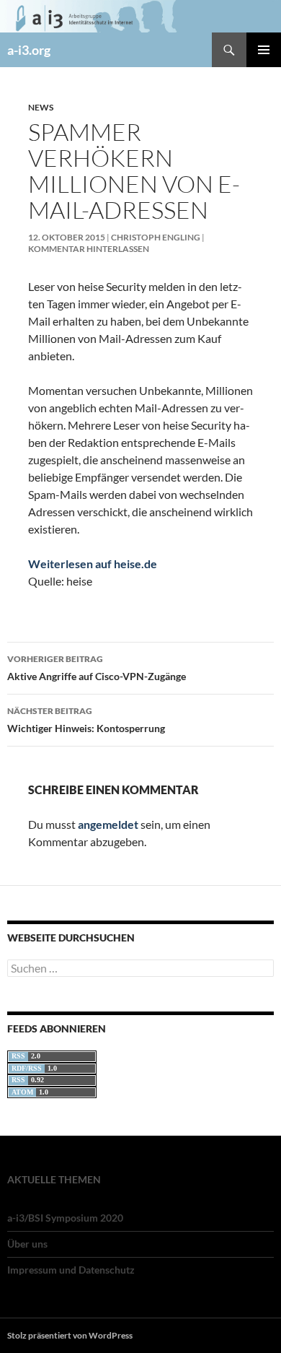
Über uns (27, 1243)
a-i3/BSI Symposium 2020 (65, 1217)
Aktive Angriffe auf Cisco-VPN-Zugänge (96, 667)
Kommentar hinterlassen (88, 248)
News (40, 107)
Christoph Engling (155, 237)
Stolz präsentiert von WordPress (70, 1335)
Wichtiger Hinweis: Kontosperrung (86, 719)
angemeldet (108, 824)
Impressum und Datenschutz (71, 1269)
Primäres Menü (263, 49)
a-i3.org (28, 50)
